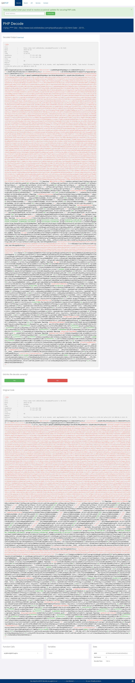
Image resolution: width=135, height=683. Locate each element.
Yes (14, 380)
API (32, 3)
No (57, 380)
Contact (45, 3)
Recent (26, 3)
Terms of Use (61, 681)
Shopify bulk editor (80, 681)
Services (38, 3)
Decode (18, 3)
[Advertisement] (119, 46)
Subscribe (50, 13)
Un (4, 3)
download (20, 37)
